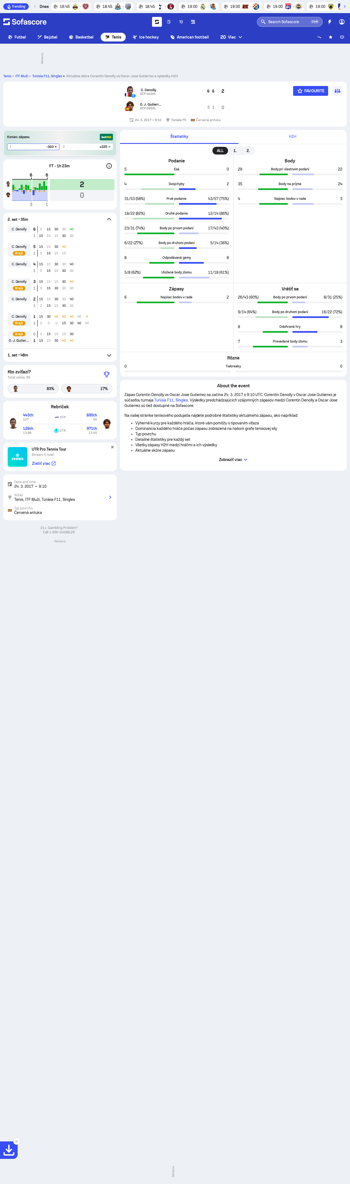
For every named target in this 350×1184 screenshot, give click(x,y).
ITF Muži (21, 76)
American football (193, 37)
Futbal (20, 37)
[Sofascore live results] (24, 22)
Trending (18, 6)
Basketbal (84, 37)
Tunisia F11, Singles (47, 76)
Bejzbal (50, 37)
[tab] (179, 137)
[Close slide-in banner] (16, 1141)
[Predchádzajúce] (35, 6)
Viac (228, 37)
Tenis (116, 37)
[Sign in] (342, 22)
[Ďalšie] (344, 6)
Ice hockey (149, 37)
